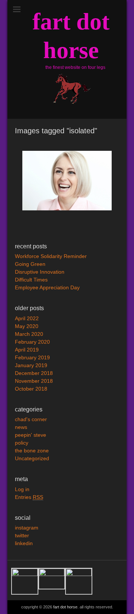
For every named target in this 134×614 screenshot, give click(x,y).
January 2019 (31, 365)
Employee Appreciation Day (47, 287)
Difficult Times (31, 280)
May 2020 (26, 326)
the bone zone (32, 451)
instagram (26, 528)
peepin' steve (30, 435)
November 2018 (34, 381)
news (21, 427)
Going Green (30, 264)
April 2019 (27, 350)
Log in (22, 489)
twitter (22, 535)
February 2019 (32, 357)
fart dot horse (65, 607)
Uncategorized (32, 458)
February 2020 (32, 342)
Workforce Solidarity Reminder (51, 256)
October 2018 (31, 389)
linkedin (24, 543)
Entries (29, 497)
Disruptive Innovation (39, 272)
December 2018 (34, 373)
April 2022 (27, 318)
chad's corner (31, 419)
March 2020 (29, 334)
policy (21, 443)
